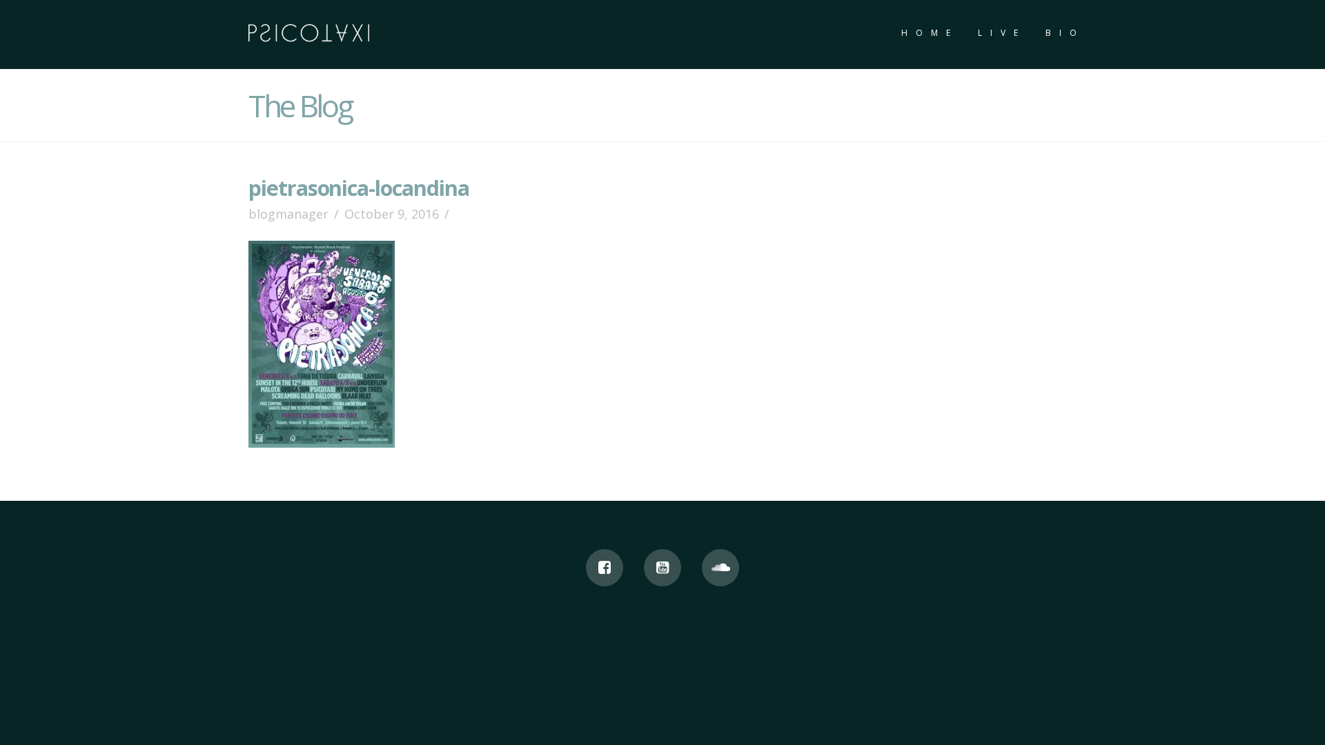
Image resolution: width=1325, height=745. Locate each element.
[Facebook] (604, 567)
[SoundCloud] (720, 567)
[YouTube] (662, 567)
